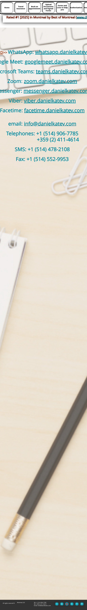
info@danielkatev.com (50, 123)
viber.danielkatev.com (50, 100)
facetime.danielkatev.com (54, 110)
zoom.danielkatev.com (50, 81)
